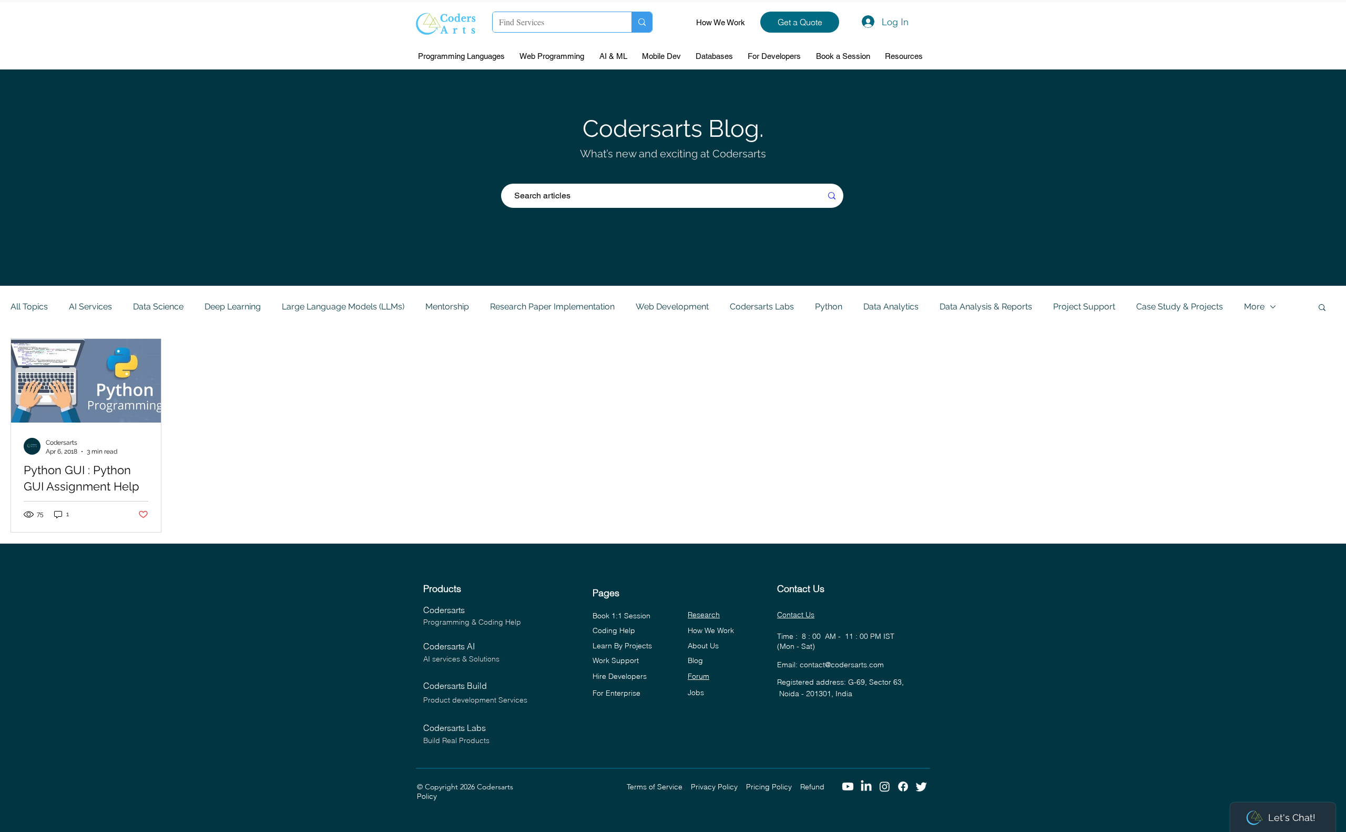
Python (828, 307)
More (1254, 307)
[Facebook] (903, 786)
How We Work (720, 22)
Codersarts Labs (762, 307)
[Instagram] (884, 786)
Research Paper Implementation (552, 307)
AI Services (90, 307)
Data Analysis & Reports (986, 307)
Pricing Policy (773, 786)
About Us (703, 645)
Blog (695, 660)
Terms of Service (659, 786)
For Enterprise (616, 693)
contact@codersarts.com (842, 664)
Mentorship (447, 307)
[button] (464, 56)
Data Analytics (891, 307)
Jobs (696, 692)
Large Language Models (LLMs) (343, 307)
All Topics (29, 307)
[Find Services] (641, 22)
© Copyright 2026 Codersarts (522, 786)
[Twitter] (921, 786)
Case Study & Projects (1179, 307)
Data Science (158, 307)
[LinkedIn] (866, 786)
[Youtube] (847, 786)
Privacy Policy (718, 786)
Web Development (672, 307)
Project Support (1084, 307)
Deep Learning (233, 307)
